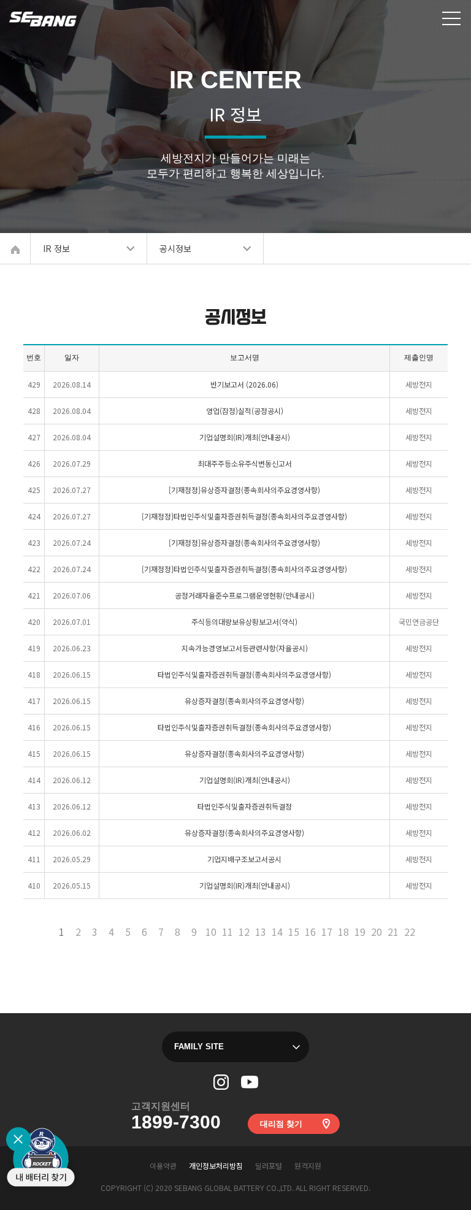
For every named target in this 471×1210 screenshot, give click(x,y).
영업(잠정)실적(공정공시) (244, 410)
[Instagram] (221, 1082)
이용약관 (163, 1165)
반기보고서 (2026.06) (244, 384)
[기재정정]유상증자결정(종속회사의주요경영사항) (244, 489)
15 (293, 931)
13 (260, 931)
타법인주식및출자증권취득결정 (244, 806)
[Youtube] (249, 1082)
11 (227, 931)
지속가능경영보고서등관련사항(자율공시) (245, 648)
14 (277, 931)
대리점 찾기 (281, 1123)
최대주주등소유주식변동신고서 (244, 463)
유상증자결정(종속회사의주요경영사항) (244, 700)
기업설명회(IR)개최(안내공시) (244, 437)
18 (343, 931)
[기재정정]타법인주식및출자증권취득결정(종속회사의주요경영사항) (244, 516)
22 (409, 931)
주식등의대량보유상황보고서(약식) (244, 621)
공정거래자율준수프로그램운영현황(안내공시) (245, 595)
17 (326, 931)
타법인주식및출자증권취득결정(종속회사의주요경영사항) (244, 674)
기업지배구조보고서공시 (244, 859)
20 (376, 931)
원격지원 (307, 1165)
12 (244, 931)
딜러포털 (268, 1165)
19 (360, 931)
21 (393, 931)
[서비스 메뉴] (451, 18)
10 (210, 931)
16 (310, 931)
